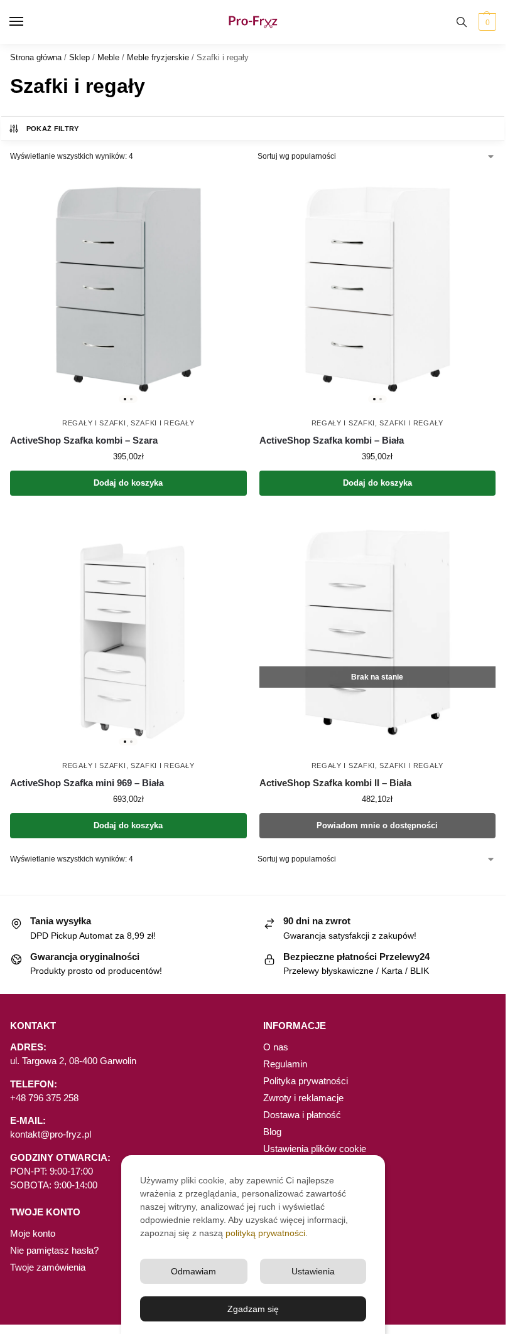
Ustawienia (313, 1271)
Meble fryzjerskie (158, 57)
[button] (485, 22)
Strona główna (36, 57)
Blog (272, 1132)
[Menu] (28, 22)
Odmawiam (193, 1271)
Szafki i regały (163, 423)
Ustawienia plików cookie (314, 1149)
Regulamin (285, 1064)
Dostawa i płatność (302, 1115)
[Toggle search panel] (461, 22)
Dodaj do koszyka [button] (128, 483)
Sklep (79, 57)
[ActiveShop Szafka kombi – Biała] (377, 289)
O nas (275, 1047)
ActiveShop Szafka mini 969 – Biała (87, 782)
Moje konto (32, 1234)
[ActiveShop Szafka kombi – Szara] (128, 289)
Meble (108, 57)
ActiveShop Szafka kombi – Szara (84, 440)
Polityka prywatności (305, 1081)
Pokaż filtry (52, 128)
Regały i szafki (94, 423)
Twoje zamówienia (47, 1267)
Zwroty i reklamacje (303, 1098)
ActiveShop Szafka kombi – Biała (331, 440)
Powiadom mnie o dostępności (377, 825)
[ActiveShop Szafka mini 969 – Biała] (128, 633)
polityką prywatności (265, 1233)
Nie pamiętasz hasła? (54, 1251)
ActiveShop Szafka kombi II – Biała (335, 782)
